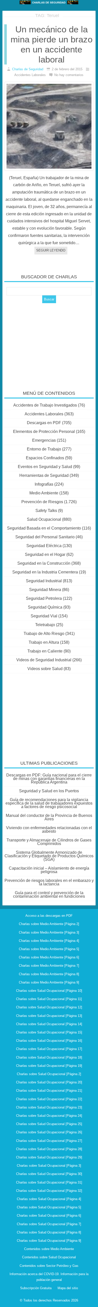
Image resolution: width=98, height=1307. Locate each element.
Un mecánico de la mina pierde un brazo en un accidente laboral (51, 44)
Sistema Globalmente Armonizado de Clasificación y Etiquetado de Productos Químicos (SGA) (49, 856)
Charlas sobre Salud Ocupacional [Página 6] (49, 1215)
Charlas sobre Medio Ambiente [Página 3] (49, 932)
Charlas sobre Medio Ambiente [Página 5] (49, 949)
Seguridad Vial (44, 616)
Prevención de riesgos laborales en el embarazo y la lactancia (49, 882)
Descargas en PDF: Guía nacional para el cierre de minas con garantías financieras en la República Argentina (49, 778)
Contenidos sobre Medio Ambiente (49, 1249)
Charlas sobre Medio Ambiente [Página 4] (49, 941)
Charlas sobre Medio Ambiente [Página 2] (49, 924)
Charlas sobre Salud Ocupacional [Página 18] (49, 1057)
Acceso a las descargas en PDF (49, 916)
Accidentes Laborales (44, 414)
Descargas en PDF (44, 423)
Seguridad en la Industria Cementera (45, 572)
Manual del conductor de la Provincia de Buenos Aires (49, 817)
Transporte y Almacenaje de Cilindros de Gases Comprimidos (49, 842)
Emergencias (44, 440)
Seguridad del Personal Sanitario (45, 537)
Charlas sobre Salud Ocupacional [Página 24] (49, 1116)
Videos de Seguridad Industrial (43, 660)
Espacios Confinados (45, 458)
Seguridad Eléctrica (44, 546)
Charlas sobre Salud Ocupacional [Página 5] (49, 1207)
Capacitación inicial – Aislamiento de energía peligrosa (49, 870)
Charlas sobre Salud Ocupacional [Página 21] (49, 1090)
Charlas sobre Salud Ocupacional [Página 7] (49, 1224)
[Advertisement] (49, 343)
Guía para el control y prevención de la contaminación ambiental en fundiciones (49, 894)
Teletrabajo (45, 625)
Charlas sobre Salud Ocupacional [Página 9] (49, 1241)
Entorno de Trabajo (44, 449)
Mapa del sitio (68, 1288)
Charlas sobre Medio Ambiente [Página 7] (49, 965)
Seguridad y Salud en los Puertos (49, 791)
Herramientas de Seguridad (44, 475)
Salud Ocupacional (44, 519)
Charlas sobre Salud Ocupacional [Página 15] (49, 1032)
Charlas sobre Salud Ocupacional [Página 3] (49, 1165)
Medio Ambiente (43, 493)
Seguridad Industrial (44, 581)
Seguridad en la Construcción (43, 563)
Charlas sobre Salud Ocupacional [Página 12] (49, 1007)
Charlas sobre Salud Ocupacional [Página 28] (49, 1149)
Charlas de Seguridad (27, 69)
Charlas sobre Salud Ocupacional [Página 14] (49, 1024)
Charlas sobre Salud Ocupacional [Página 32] (49, 1191)
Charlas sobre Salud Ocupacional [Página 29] (49, 1157)
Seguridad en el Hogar (45, 554)
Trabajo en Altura (44, 642)
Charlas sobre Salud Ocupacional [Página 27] (49, 1141)
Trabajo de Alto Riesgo (44, 633)
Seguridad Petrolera (44, 598)
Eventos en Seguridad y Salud (45, 467)
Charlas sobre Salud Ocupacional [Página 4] (49, 1199)
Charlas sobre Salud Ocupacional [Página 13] (49, 1016)
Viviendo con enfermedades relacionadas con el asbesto (49, 829)
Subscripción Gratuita (36, 1288)
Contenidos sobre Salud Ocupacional (49, 1257)
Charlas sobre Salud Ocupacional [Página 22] (49, 1099)
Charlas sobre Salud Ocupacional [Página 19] (49, 1066)
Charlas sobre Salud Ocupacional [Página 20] (49, 1082)
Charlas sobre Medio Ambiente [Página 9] (49, 982)
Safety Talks (46, 510)
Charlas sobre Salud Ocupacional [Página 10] (49, 991)
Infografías (44, 484)
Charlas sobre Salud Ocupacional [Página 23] (49, 1107)
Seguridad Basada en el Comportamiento (44, 528)
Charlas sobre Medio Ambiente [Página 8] (49, 974)
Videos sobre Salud (45, 669)
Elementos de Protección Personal (44, 431)
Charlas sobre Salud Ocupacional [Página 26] (49, 1132)
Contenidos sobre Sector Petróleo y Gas (49, 1266)
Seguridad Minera (45, 589)
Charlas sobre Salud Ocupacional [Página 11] (49, 999)
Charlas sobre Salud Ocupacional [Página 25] (49, 1124)
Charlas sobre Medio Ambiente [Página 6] (49, 957)
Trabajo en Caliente (45, 651)
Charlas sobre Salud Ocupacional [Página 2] (49, 1074)
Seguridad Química (45, 607)
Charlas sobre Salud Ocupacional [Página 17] (49, 1049)
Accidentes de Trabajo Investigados (45, 405)
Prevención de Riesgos (42, 502)
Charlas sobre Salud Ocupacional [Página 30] (49, 1174)
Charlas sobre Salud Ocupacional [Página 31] (49, 1182)
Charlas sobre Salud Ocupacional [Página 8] (49, 1232)
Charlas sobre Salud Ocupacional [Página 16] (49, 1040)
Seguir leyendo (50, 250)
